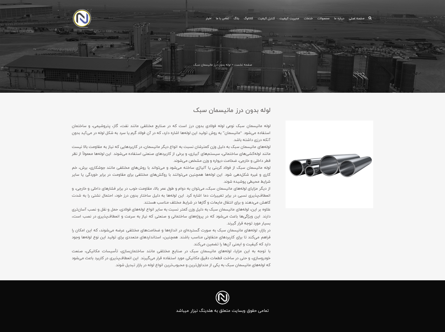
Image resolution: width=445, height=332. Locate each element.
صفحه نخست (243, 65)
